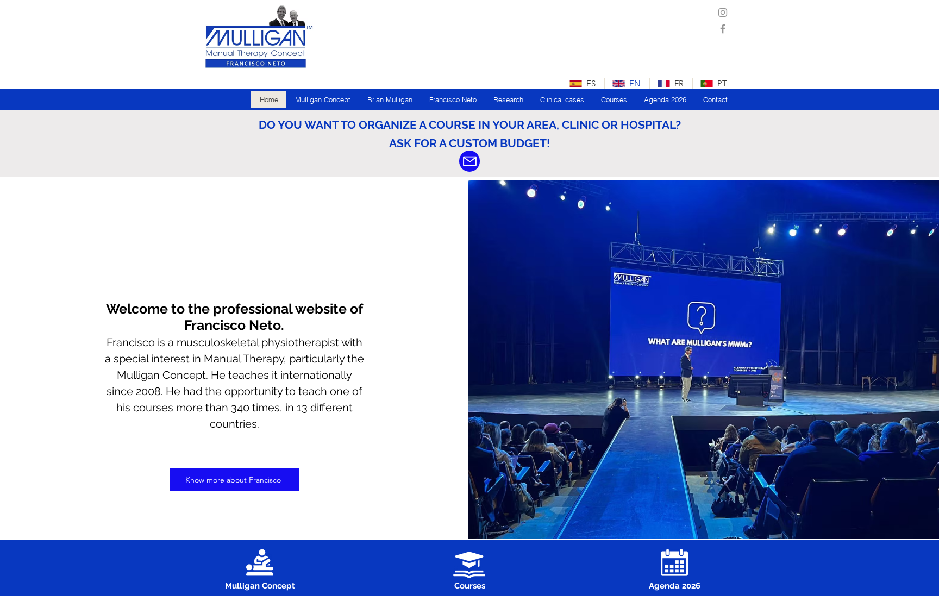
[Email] (469, 161)
